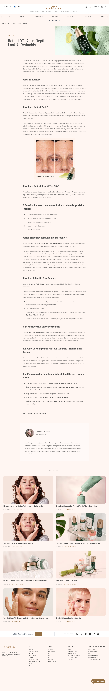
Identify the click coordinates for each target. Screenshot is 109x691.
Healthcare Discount (34, 661)
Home (3, 23)
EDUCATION (11, 35)
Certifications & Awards (74, 655)
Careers (70, 659)
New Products (39, 16)
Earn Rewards (32, 655)
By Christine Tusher (18, 509)
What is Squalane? (73, 651)
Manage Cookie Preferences (9, 652)
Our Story (70, 649)
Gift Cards (51, 659)
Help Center (32, 665)
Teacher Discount (33, 659)
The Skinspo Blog (72, 657)
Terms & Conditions (93, 651)
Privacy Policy (91, 649)
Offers (50, 657)
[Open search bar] (86, 7)
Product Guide (52, 661)
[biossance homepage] (54, 7)
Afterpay (31, 663)
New (49, 653)
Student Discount (34, 657)
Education (55, 16)
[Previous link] (1, 17)
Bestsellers (51, 651)
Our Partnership (72, 653)
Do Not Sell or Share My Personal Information (11, 655)
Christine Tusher (43, 431)
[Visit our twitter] (81, 634)
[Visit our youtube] (90, 634)
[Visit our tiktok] (94, 634)
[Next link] (108, 17)
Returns (31, 653)
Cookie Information (93, 655)
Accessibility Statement (94, 659)
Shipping (31, 649)
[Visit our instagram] (85, 634)
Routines (22, 16)
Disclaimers (91, 653)
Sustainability (71, 16)
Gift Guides (88, 16)
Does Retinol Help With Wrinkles (19, 23)
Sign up (38, 634)
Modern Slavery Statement (95, 657)
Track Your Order (33, 651)
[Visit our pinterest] (98, 634)
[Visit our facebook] (77, 634)
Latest (9, 16)
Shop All (50, 649)
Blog (8, 23)
